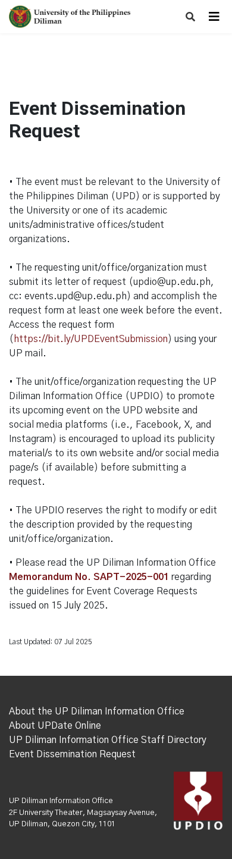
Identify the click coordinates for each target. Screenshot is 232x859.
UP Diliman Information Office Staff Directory (107, 740)
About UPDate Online (55, 726)
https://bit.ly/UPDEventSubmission (91, 339)
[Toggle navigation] (214, 17)
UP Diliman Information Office (61, 801)
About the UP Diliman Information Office (96, 711)
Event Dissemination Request (72, 754)
